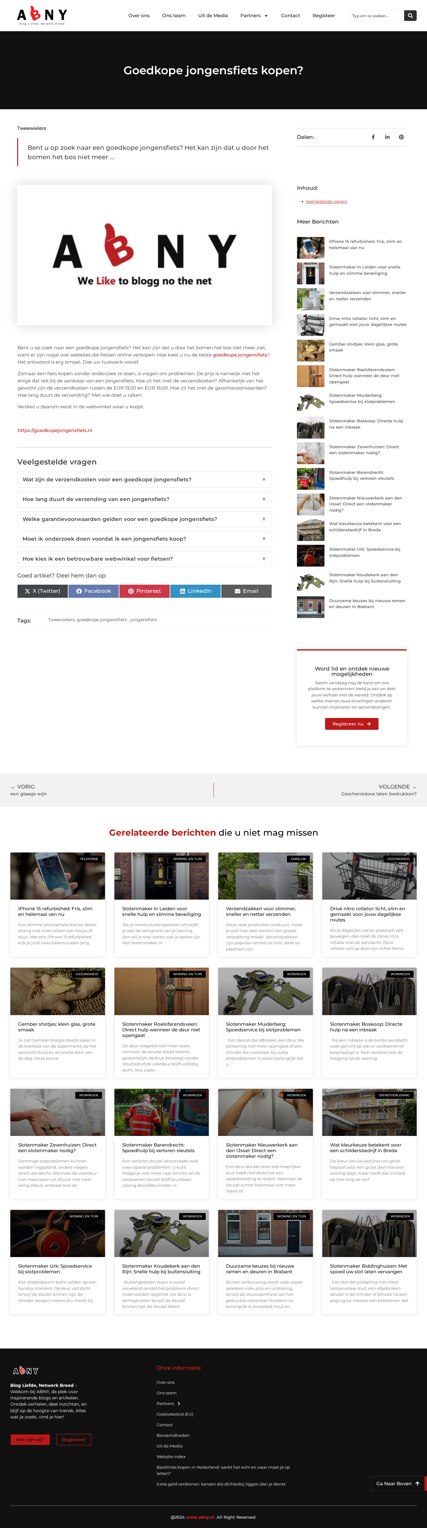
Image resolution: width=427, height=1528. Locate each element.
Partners (250, 15)
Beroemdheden (173, 1435)
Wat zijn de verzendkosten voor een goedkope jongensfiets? (145, 479)
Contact (290, 15)
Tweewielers (31, 128)
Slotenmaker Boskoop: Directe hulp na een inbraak (366, 1027)
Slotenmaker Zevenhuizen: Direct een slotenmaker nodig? (57, 1147)
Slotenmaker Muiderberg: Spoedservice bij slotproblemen (263, 1027)
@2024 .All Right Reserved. (214, 1517)
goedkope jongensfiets (240, 355)
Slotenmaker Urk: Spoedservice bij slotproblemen (55, 1269)
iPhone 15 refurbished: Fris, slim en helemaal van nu (55, 911)
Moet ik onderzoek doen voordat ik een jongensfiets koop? (145, 539)
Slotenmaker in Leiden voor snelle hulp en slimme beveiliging (161, 911)
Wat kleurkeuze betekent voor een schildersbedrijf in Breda (365, 1147)
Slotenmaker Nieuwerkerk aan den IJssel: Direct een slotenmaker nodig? (365, 504)
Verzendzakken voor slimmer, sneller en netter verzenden (261, 911)
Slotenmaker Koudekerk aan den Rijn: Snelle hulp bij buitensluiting (161, 1269)
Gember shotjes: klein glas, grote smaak (56, 1027)
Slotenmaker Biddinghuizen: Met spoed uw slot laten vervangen (368, 1269)
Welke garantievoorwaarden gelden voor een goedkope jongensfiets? (145, 519)
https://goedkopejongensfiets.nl (55, 430)
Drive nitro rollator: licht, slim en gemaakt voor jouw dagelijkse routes (367, 914)
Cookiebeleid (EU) (175, 1414)
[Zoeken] (410, 15)
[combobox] (376, 15)
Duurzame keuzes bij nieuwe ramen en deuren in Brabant (260, 1269)
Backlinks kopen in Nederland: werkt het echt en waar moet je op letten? (223, 1470)
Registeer (324, 15)
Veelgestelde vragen (326, 201)
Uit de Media (213, 15)
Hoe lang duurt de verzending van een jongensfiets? (145, 499)
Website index (171, 1456)
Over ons (139, 15)
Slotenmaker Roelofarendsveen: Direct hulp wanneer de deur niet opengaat (364, 375)
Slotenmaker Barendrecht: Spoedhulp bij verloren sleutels (158, 1147)
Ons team (174, 15)
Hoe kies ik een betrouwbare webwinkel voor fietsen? (145, 559)
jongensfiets (143, 619)
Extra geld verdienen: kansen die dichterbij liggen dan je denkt (221, 1483)
